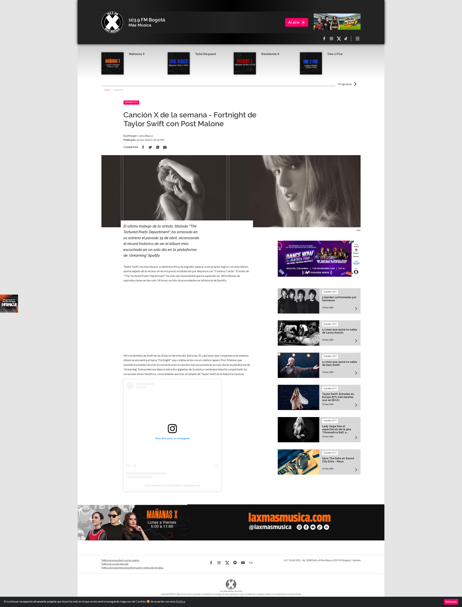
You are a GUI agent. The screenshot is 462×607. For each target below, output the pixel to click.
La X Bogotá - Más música (112, 22)
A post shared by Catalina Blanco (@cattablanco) (172, 485)
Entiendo (451, 601)
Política (180, 601)
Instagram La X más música (331, 38)
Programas (345, 84)
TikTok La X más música (346, 38)
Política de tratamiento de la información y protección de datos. (132, 567)
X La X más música (339, 38)
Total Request (205, 54)
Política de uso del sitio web (114, 564)
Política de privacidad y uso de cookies (120, 560)
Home (107, 90)
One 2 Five (335, 54)
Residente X (270, 54)
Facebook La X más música (324, 38)
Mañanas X (137, 54)
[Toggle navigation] (358, 38)
